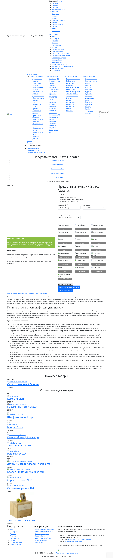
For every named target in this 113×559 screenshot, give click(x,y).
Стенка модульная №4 (20, 488)
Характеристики (19, 293)
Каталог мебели (57, 165)
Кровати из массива (37, 76)
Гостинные (70, 83)
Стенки (68, 109)
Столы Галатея (58, 177)
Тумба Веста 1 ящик (19, 445)
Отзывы (29, 141)
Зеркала (88, 113)
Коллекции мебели (57, 169)
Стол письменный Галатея (23, 384)
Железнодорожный (58, 10)
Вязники (55, 5)
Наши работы (57, 60)
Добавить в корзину (65, 284)
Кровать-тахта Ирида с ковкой (25, 471)
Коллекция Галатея (57, 173)
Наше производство (59, 58)
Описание (10, 293)
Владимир (55, 3)
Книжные (69, 85)
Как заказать (56, 45)
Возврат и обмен (58, 49)
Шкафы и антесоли (70, 76)
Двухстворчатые (72, 96)
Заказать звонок (35, 146)
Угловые (69, 98)
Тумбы (87, 109)
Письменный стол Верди (22, 406)
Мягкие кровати (38, 98)
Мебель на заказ (58, 68)
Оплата (54, 47)
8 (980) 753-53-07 (33, 151)
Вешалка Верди (16, 453)
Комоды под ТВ (54, 115)
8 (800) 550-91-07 (33, 148)
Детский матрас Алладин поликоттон (29, 463)
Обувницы (53, 96)
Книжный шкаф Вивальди (23, 437)
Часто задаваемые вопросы (61, 53)
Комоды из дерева (53, 98)
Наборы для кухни (89, 76)
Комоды (88, 107)
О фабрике (56, 39)
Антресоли (70, 104)
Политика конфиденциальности (67, 553)
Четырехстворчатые (73, 92)
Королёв (55, 12)
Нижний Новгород (58, 20)
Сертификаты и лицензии (61, 56)
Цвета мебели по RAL (59, 64)
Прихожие (89, 102)
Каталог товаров (33, 74)
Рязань (54, 22)
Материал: (86, 205)
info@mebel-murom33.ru (36, 153)
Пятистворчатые (72, 89)
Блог (53, 36)
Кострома (55, 14)
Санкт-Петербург (58, 24)
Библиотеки (70, 81)
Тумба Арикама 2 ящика (21, 520)
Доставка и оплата (31, 293)
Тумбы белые (54, 89)
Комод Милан (15, 398)
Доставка (55, 41)
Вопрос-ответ (43, 293)
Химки (54, 29)
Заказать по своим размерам (69, 287)
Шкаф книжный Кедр (20, 417)
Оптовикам (56, 71)
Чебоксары (56, 31)
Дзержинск (56, 7)
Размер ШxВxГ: (63, 205)
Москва (60, 1)
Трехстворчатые (72, 94)
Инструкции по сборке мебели (62, 66)
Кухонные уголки (91, 79)
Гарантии (55, 43)
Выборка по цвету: (64, 215)
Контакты (30, 143)
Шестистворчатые (72, 87)
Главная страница (58, 160)
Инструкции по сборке (43, 538)
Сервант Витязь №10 (19, 480)
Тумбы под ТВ (54, 79)
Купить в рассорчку (65, 291)
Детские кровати (38, 96)
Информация (54, 34)
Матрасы (35, 117)
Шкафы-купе (70, 106)
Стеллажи (69, 111)
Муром (54, 18)
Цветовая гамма (57, 62)
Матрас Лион (15, 427)
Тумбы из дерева (52, 76)
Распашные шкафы (73, 79)
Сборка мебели (57, 51)
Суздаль (55, 27)
